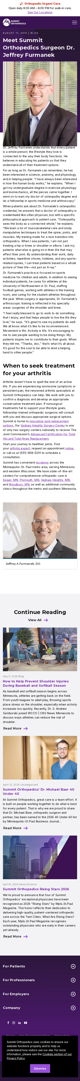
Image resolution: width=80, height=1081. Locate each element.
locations (42, 462)
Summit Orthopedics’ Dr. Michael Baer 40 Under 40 (38, 792)
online (69, 448)
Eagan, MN (10, 480)
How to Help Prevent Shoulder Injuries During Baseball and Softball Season (36, 683)
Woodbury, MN (19, 484)
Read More (12, 728)
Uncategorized (29, 784)
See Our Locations (40, 12)
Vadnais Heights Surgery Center (43, 425)
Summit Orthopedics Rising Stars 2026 (36, 889)
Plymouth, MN (29, 480)
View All (35, 620)
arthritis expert (20, 448)
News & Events (28, 884)
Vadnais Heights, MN (55, 480)
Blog (21, 676)
